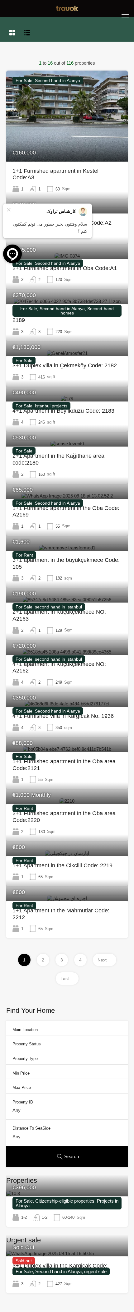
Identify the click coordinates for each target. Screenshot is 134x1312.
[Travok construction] (67, 9)
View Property (67, 143)
